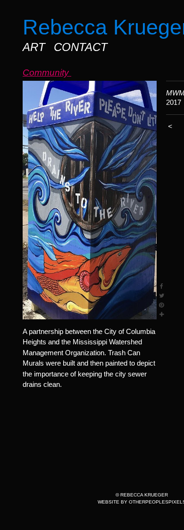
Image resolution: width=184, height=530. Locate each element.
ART (34, 47)
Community (47, 72)
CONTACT (81, 47)
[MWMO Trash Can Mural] (90, 200)
